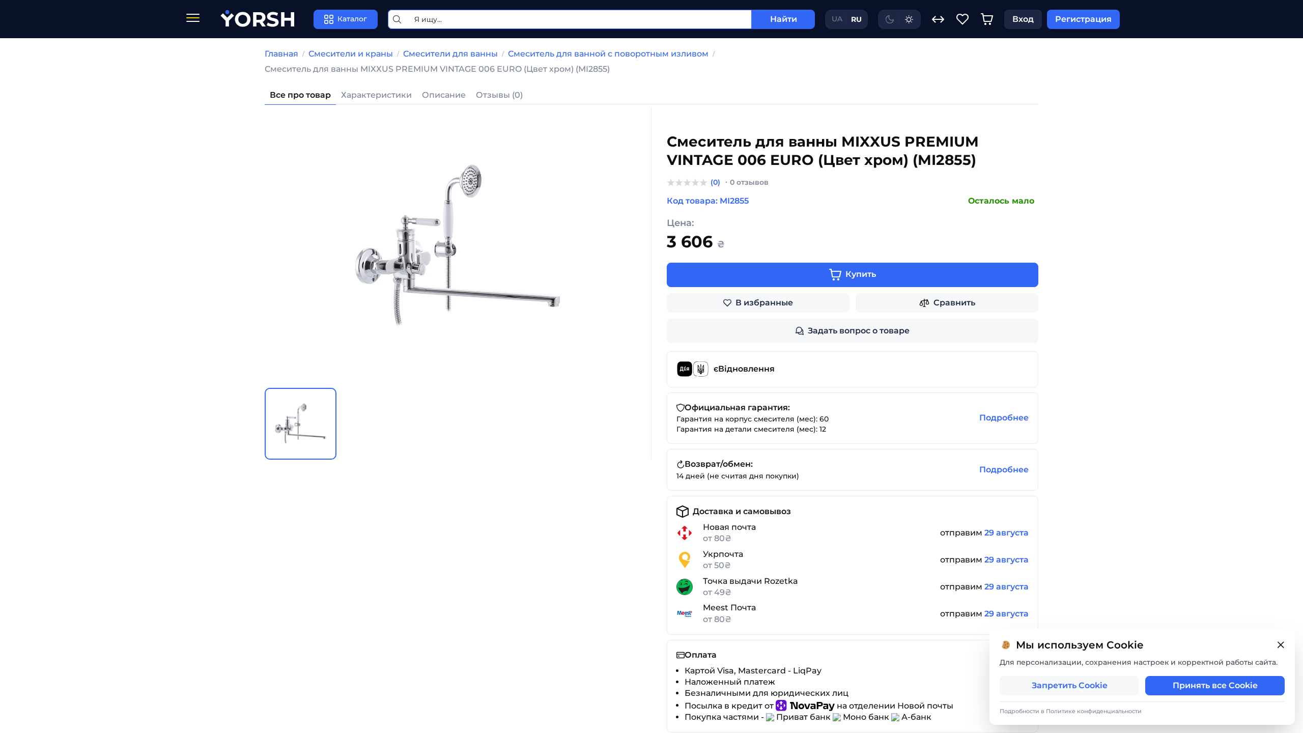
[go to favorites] (962, 19)
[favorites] (962, 19)
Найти (783, 19)
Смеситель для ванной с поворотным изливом (608, 54)
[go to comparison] (938, 19)
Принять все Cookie (1215, 685)
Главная (281, 54)
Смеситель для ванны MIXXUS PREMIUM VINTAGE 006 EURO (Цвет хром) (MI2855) (437, 69)
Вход (1023, 19)
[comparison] (938, 19)
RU (856, 19)
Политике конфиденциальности (1094, 711)
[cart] (987, 19)
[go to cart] (987, 19)
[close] (1281, 645)
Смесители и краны (350, 54)
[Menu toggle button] (193, 19)
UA (837, 18)
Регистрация (1083, 19)
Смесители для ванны (450, 54)
